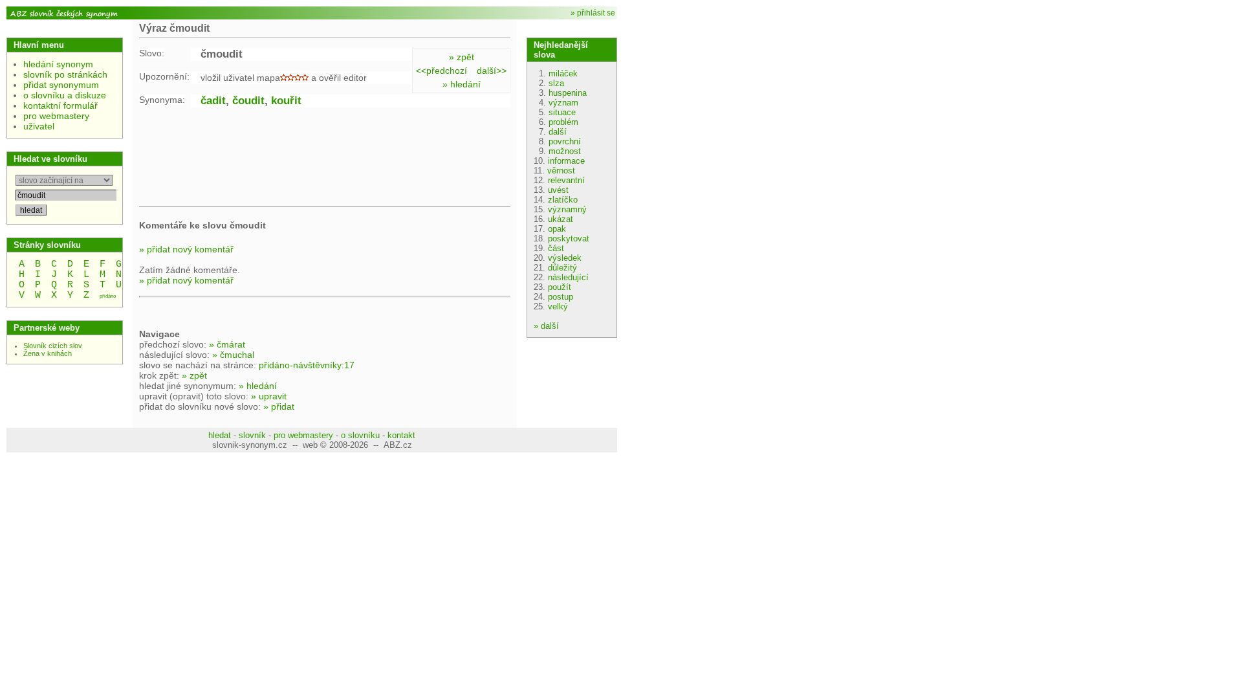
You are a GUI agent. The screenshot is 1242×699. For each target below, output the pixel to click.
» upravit (269, 396)
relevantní (566, 180)
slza (556, 83)
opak (557, 229)
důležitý (562, 267)
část (556, 248)
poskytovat (568, 238)
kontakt (401, 435)
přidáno (108, 296)
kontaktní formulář (60, 105)
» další (546, 326)
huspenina (568, 93)
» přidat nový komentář (186, 249)
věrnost (561, 170)
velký (558, 306)
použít (559, 287)
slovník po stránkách (65, 74)
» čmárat (227, 344)
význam (563, 102)
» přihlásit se (593, 12)
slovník (252, 435)
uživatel (38, 126)
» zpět (461, 57)
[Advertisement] (242, 159)
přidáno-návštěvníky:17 (306, 365)
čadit (213, 100)
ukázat (560, 219)
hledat (219, 435)
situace (562, 112)
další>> (492, 70)
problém (563, 122)
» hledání (461, 84)
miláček (563, 73)
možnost (565, 151)
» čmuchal (233, 355)
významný (567, 209)
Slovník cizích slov (52, 346)
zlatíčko (563, 200)
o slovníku (360, 435)
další (558, 132)
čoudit (248, 100)
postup (560, 297)
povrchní (565, 141)
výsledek (565, 258)
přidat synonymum (61, 85)
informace (566, 161)
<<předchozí (441, 70)
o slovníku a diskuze (64, 95)
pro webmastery (56, 116)
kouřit (286, 100)
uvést (558, 190)
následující (568, 277)
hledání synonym (58, 64)
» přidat (278, 406)
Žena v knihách (47, 353)
